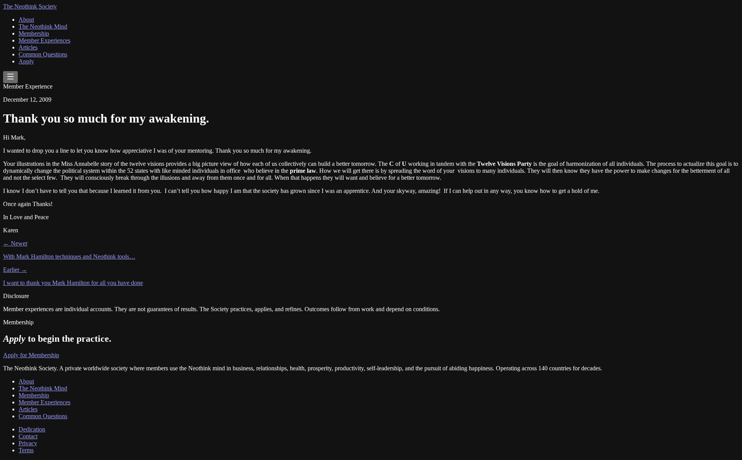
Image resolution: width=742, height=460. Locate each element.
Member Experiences (44, 40)
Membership (34, 33)
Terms (26, 450)
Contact (28, 436)
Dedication (32, 429)
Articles (28, 47)
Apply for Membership (31, 355)
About (26, 19)
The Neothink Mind (43, 26)
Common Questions (43, 54)
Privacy (28, 443)
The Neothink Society (30, 6)
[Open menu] (10, 77)
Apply (26, 61)
